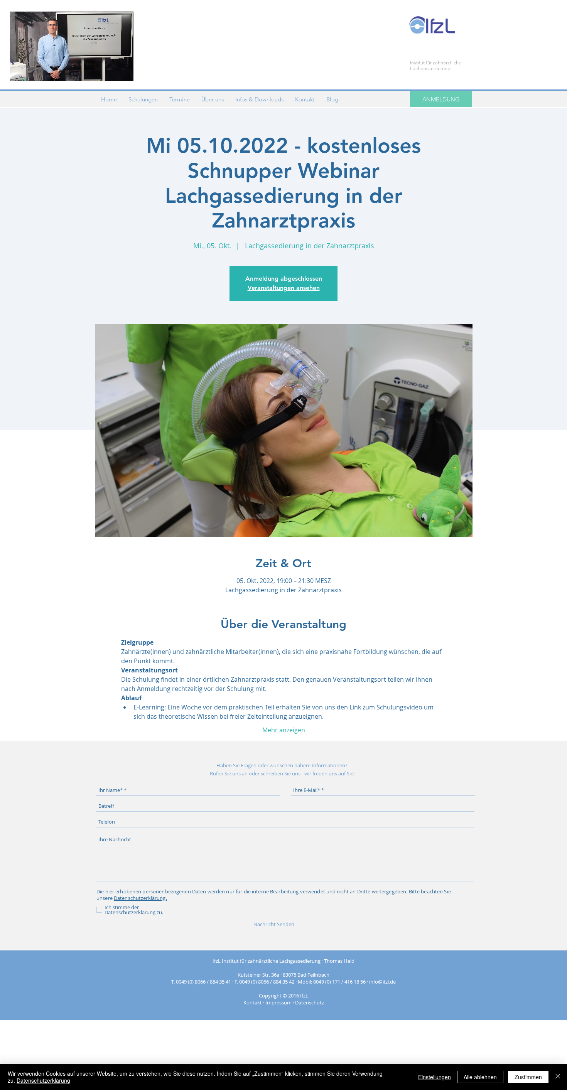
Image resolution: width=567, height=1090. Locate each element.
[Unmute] (33, 71)
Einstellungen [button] (434, 1077)
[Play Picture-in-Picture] (110, 71)
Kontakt (252, 1002)
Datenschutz (309, 1002)
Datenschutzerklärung (43, 1080)
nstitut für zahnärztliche (436, 63)
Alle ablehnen (480, 1077)
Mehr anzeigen (283, 730)
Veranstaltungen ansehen (284, 287)
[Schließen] (557, 1077)
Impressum (278, 1002)
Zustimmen (528, 1077)
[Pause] (20, 71)
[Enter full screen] (123, 71)
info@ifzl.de (382, 981)
